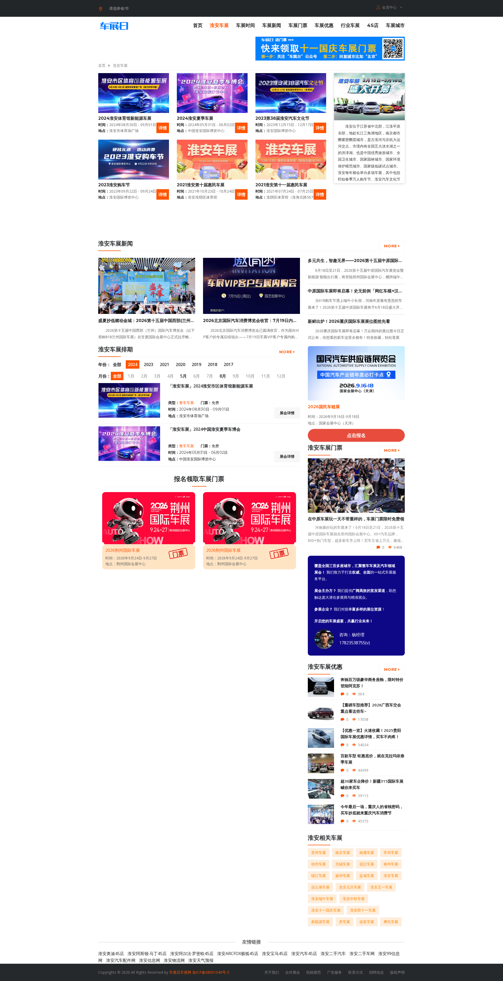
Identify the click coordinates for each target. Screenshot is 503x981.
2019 (196, 364)
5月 (183, 376)
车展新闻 (271, 25)
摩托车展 (391, 921)
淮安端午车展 (322, 898)
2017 (228, 364)
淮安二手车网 (362, 953)
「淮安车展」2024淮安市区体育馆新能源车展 (210, 386)
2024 (132, 364)
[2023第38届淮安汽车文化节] (290, 93)
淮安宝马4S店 (275, 953)
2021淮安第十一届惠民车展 (281, 184)
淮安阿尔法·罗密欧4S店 (192, 953)
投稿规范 (313, 972)
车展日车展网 (180, 972)
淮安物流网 (174, 960)
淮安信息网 (149, 960)
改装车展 (366, 921)
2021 (164, 364)
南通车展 (366, 852)
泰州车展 (391, 864)
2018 (212, 364)
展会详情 (287, 413)
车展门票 (297, 25)
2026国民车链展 (324, 406)
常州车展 (391, 852)
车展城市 (395, 25)
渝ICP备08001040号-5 (210, 972)
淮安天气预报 (201, 960)
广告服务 (334, 972)
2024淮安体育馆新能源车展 (124, 118)
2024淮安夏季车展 (195, 118)
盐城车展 (366, 875)
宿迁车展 (366, 864)
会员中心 (390, 7)
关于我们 (271, 972)
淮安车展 (219, 25)
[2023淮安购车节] (133, 159)
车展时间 (245, 25)
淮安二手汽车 (333, 953)
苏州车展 (318, 852)
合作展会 (292, 972)
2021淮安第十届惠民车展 (201, 184)
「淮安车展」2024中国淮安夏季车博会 (204, 429)
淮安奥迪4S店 (111, 953)
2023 (148, 364)
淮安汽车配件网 (120, 960)
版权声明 (397, 972)
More (391, 246)
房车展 (344, 921)
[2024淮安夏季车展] (212, 93)
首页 (198, 25)
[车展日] (114, 26)
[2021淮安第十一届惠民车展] (290, 159)
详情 (162, 128)
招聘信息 (376, 972)
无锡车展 (342, 864)
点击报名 (356, 435)
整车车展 (186, 402)
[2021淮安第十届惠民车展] (212, 159)
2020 (180, 364)
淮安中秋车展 (354, 898)
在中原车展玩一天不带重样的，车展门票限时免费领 (356, 518)
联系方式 (355, 972)
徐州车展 (318, 864)
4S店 (373, 25)
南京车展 (342, 852)
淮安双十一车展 (363, 910)
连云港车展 (320, 887)
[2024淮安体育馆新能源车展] (133, 93)
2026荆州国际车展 (122, 550)
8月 (223, 376)
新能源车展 (320, 921)
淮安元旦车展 (350, 887)
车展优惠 (324, 25)
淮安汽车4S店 (304, 953)
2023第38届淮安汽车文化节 (282, 118)
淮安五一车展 (381, 887)
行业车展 (350, 25)
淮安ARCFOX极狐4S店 (237, 953)
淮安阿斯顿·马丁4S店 (147, 953)
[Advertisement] (356, 226)
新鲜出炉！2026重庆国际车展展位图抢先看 (349, 321)
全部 (117, 364)
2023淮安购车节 (114, 184)
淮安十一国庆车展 (326, 910)
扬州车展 (342, 875)
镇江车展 (318, 875)
